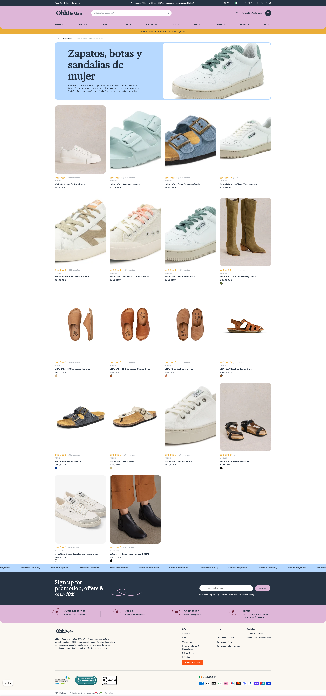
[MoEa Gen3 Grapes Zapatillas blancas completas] (80, 509)
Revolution (109, 693)
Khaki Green (221, 283)
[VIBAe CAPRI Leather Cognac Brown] (245, 324)
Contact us (76, 3)
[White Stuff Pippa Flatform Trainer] (80, 139)
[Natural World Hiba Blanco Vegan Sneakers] (245, 139)
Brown (111, 375)
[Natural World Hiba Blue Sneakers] (190, 232)
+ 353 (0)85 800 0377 (135, 614)
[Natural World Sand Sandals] (135, 417)
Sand (111, 468)
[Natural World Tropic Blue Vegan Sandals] (190, 139)
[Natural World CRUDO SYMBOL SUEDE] (80, 232)
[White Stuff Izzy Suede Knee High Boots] (245, 232)
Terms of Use (234, 595)
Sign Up (262, 588)
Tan (56, 375)
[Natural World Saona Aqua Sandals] (135, 139)
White (56, 191)
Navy (56, 468)
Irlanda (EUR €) (244, 3)
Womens (58, 181)
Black (221, 468)
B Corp (66, 3)
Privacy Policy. (248, 595)
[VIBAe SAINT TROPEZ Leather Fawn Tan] (80, 324)
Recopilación (67, 38)
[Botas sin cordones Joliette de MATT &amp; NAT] (135, 509)
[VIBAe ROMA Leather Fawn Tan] (190, 324)
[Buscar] (167, 13)
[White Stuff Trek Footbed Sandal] (245, 417)
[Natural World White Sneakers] (190, 417)
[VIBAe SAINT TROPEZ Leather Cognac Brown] (135, 324)
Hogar (57, 38)
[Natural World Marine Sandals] (80, 417)
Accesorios (59, 551)
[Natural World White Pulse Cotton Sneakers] (135, 232)
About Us (58, 3)
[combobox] (131, 13)
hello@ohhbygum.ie (192, 614)
